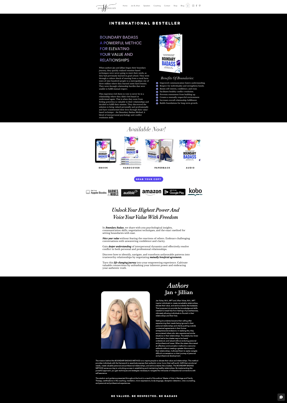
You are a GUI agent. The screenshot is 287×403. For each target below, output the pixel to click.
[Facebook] (196, 5)
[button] (147, 6)
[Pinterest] (199, 5)
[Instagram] (193, 5)
